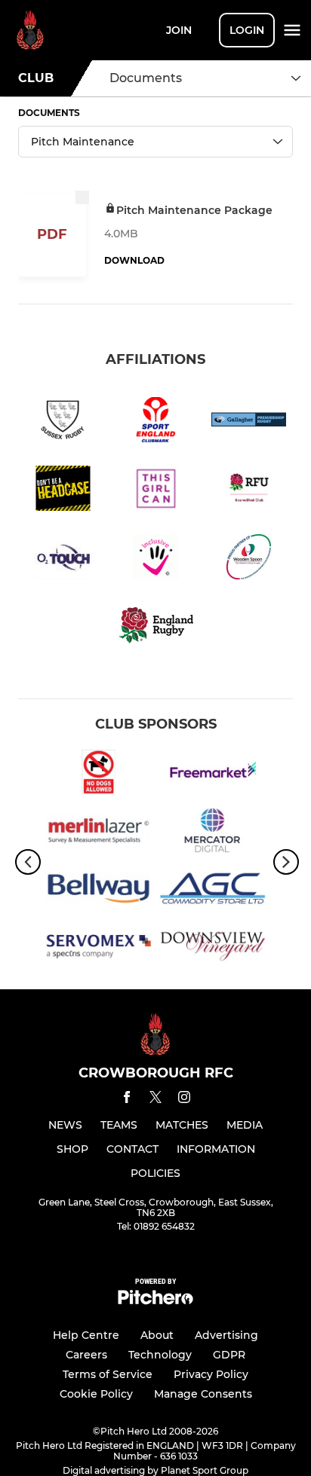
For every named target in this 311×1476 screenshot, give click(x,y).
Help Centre (86, 1335)
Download (134, 260)
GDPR (229, 1354)
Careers (86, 1354)
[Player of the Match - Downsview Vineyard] (212, 949)
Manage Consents (203, 1394)
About (157, 1335)
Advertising (226, 1335)
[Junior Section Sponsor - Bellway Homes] (98, 891)
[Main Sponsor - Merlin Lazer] (98, 833)
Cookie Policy (96, 1394)
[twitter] (155, 1099)
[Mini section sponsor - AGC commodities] (212, 891)
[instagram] (184, 1099)
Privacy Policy (211, 1374)
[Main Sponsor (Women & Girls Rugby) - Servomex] (98, 949)
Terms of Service (107, 1374)
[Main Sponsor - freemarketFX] (212, 775)
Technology (160, 1354)
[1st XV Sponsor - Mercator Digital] (212, 833)
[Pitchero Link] (155, 1301)
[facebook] (126, 1099)
